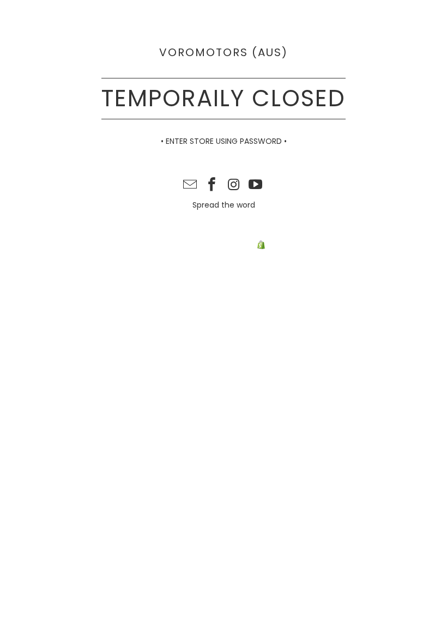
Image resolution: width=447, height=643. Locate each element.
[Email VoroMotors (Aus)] (191, 185)
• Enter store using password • (224, 141)
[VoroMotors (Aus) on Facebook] (212, 185)
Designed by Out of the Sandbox (270, 233)
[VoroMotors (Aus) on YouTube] (255, 185)
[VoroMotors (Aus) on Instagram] (234, 185)
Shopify (281, 245)
